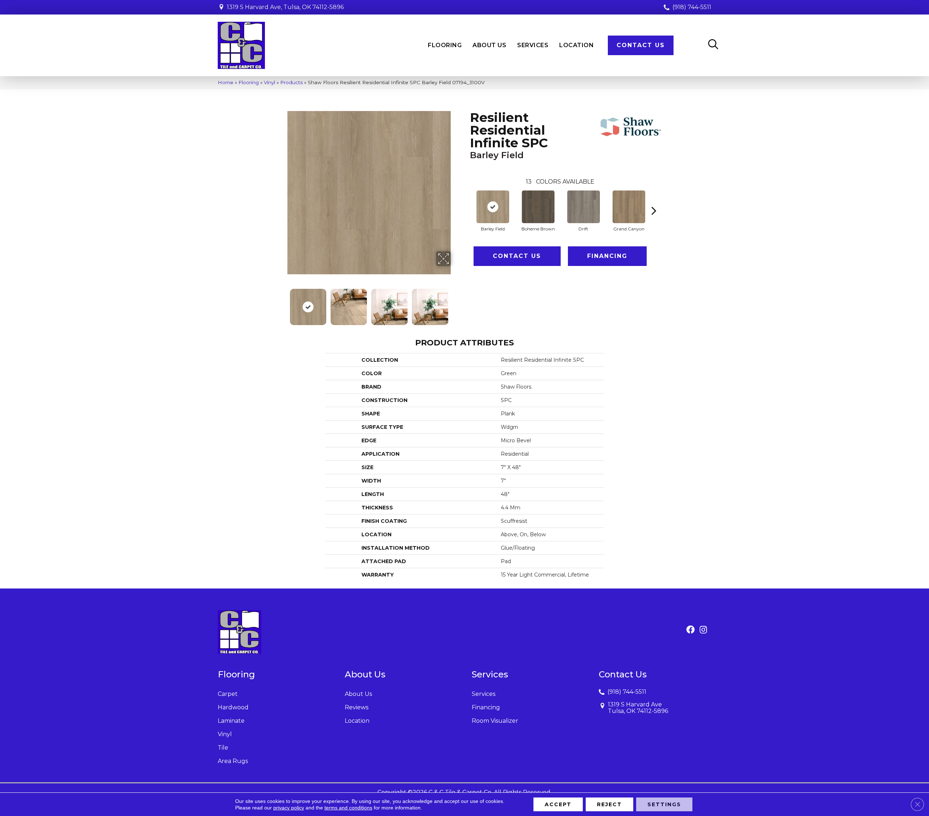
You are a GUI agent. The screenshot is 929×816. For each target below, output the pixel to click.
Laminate (231, 720)
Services (483, 693)
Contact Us (517, 256)
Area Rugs (233, 761)
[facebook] (690, 630)
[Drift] (583, 207)
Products (291, 82)
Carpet (228, 693)
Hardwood (233, 707)
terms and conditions (348, 808)
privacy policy (288, 808)
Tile (223, 747)
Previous (282, 303)
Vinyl (269, 82)
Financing (607, 256)
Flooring (248, 82)
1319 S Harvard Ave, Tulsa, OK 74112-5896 (285, 7)
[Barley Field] (493, 207)
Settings (664, 804)
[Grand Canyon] (629, 207)
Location (357, 720)
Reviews (356, 707)
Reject (609, 804)
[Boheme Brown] (538, 207)
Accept (558, 804)
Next (455, 303)
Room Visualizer (495, 720)
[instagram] (703, 630)
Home (225, 82)
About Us (358, 693)
